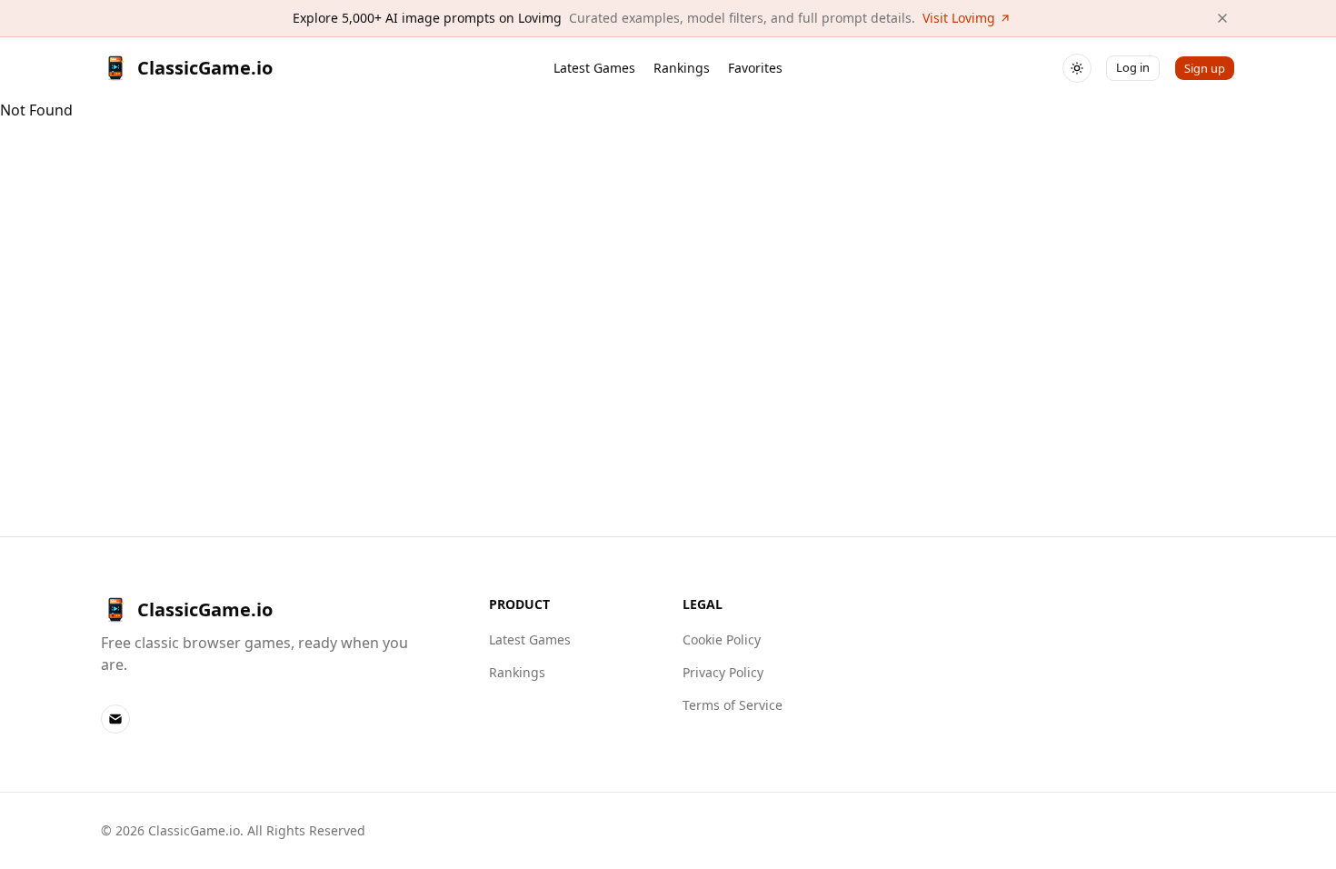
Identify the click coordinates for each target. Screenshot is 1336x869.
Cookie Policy (722, 639)
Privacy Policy (723, 672)
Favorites (755, 67)
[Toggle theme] (1077, 68)
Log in (1133, 67)
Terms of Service (733, 705)
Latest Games (594, 67)
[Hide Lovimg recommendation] (1222, 18)
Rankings (681, 67)
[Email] (115, 719)
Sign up (1204, 68)
